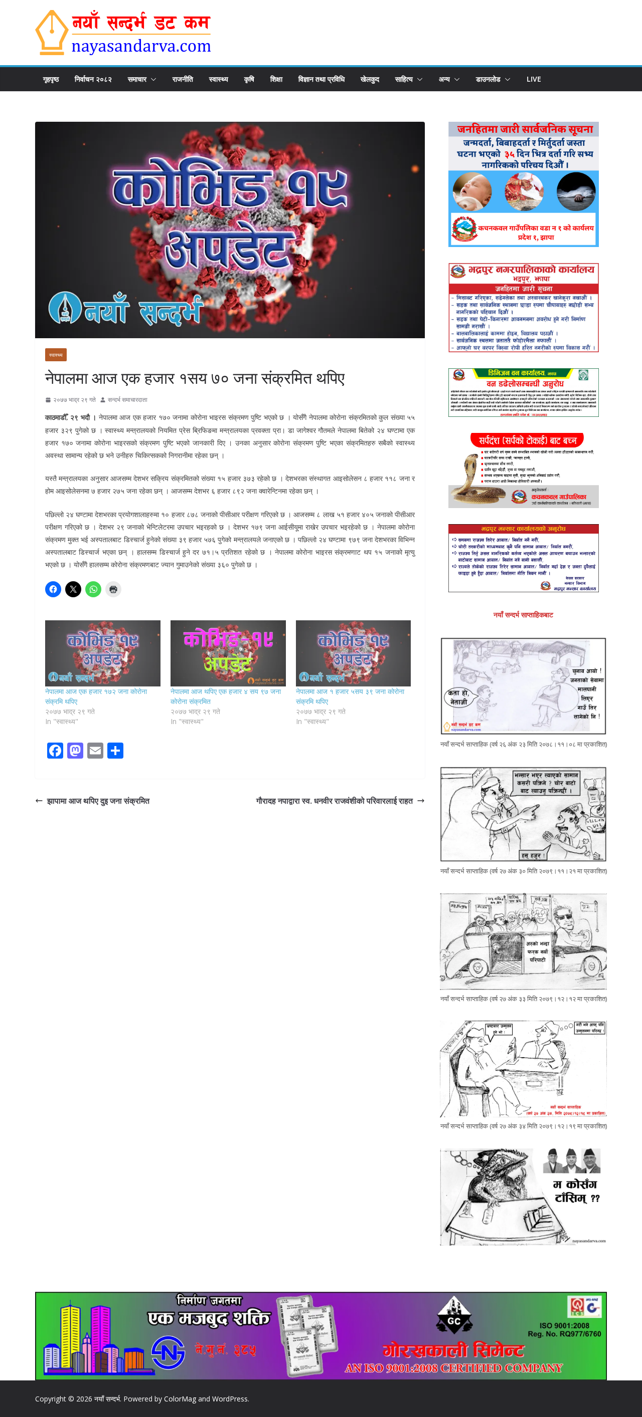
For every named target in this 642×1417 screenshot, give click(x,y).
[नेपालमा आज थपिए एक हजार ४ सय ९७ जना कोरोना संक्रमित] (228, 653)
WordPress (230, 1398)
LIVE (534, 79)
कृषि (249, 79)
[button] (151, 79)
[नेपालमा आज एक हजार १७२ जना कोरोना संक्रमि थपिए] (102, 653)
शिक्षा (276, 79)
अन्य (444, 79)
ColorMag (180, 1398)
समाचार (137, 79)
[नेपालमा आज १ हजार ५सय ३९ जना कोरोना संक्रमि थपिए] (353, 653)
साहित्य (404, 79)
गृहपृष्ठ (51, 79)
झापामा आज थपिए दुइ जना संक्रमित (98, 800)
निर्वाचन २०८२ (93, 79)
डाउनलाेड (488, 79)
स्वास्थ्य (218, 79)
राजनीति (183, 79)
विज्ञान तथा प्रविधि (321, 79)
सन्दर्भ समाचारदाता (127, 399)
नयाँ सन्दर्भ (107, 1398)
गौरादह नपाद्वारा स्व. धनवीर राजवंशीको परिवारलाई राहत (334, 800)
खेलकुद (370, 79)
